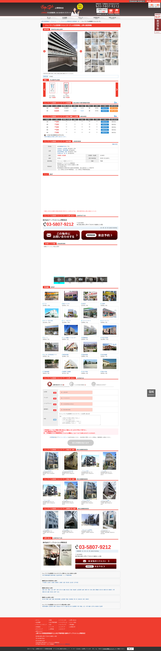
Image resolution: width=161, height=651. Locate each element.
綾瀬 (53, 599)
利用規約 (53, 437)
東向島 (97, 606)
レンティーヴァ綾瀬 (105, 500)
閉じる (130, 648)
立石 (52, 589)
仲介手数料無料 (53, 622)
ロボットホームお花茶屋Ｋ (87, 529)
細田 (48, 592)
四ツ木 (65, 153)
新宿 (94, 589)
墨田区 (57, 582)
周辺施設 (72, 624)
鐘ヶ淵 (69, 606)
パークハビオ (63, 620)
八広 (84, 606)
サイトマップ (39, 629)
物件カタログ (39, 631)
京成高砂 (71, 599)
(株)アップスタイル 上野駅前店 (62, 644)
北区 (64, 582)
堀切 (66, 151)
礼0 (50, 624)
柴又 (46, 589)
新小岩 (101, 589)
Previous (44, 51)
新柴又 (87, 599)
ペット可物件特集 (67, 575)
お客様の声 (72, 626)
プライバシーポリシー (62, 437)
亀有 (49, 589)
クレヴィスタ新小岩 (47, 470)
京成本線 (59, 148)
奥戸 (55, 592)
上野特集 (51, 629)
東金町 (74, 589)
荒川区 (67, 582)
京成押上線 (60, 153)
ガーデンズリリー (105, 529)
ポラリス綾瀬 (65, 529)
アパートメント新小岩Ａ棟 (68, 470)
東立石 (68, 589)
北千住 (93, 606)
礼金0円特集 (59, 575)
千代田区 (44, 582)
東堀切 (110, 589)
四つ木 (61, 589)
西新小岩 (44, 592)
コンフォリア (63, 624)
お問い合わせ (114, 108)
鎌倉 (64, 589)
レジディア (62, 626)
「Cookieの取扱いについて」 (108, 648)
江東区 (60, 582)
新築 (50, 620)
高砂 (71, 589)
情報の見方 (115, 144)
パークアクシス (63, 622)
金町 (83, 589)
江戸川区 (76, 582)
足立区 (71, 582)
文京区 (49, 582)
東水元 (51, 592)
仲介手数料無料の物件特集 (48, 575)
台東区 (53, 582)
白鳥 (91, 589)
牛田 (78, 606)
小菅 (113, 589)
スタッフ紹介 (73, 622)
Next (81, 51)
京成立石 (80, 599)
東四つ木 (87, 589)
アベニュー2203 (85, 470)
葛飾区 (62, 146)
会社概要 (38, 622)
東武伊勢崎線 (60, 151)
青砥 (67, 599)
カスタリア (62, 629)
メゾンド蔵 (104, 470)
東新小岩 (105, 589)
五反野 (101, 606)
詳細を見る (105, 108)
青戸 (55, 589)
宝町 (65, 146)
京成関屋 (74, 606)
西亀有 (97, 589)
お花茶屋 (65, 148)
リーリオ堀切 (46, 529)
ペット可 (51, 626)
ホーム (37, 620)
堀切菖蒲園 (65, 150)
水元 (58, 592)
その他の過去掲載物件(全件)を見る (54, 135)
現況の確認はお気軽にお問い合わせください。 (55, 136)
